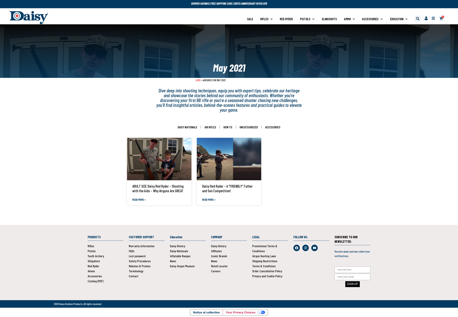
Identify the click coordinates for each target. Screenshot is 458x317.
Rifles (264, 19)
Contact (133, 276)
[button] (418, 19)
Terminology (136, 271)
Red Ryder (286, 19)
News (173, 261)
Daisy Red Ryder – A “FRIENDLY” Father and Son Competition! (227, 188)
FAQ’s (131, 251)
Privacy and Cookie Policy (267, 276)
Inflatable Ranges (180, 256)
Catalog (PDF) (95, 281)
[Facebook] (296, 248)
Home (198, 80)
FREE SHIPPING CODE (221, 3)
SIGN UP (352, 284)
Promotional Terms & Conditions (264, 248)
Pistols (305, 19)
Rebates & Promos (139, 266)
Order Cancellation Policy (267, 271)
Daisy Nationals (187, 127)
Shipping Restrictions (264, 261)
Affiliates (216, 251)
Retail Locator (219, 266)
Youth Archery (96, 256)
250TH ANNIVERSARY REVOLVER (250, 3)
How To (227, 127)
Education (396, 19)
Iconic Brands (219, 256)
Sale (250, 19)
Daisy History (177, 246)
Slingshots (329, 19)
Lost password (137, 256)
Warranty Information (141, 246)
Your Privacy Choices (240, 312)
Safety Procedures (140, 261)
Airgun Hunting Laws (264, 256)
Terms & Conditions (264, 266)
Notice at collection (206, 312)
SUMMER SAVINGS (200, 3)
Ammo (347, 19)
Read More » (139, 199)
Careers (215, 271)
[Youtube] (314, 248)
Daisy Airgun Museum (182, 266)
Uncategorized (249, 127)
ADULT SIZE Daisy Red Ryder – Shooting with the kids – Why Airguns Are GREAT (158, 188)
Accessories (370, 19)
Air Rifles (210, 127)
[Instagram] (305, 248)
